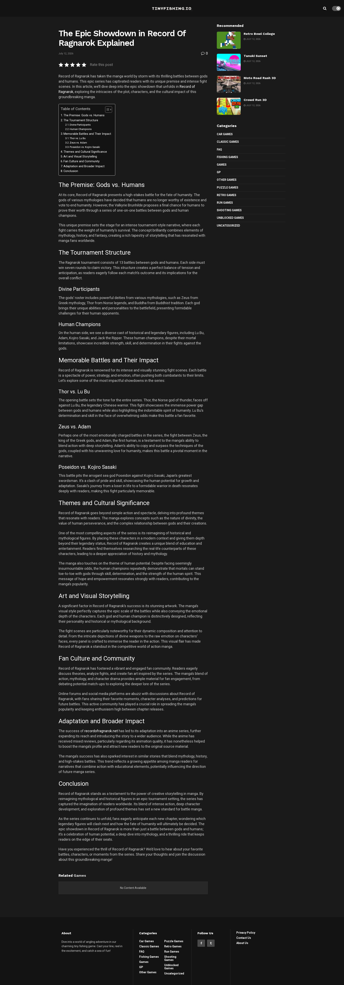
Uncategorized (228, 225)
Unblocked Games (230, 217)
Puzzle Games (227, 187)
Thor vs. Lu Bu (78, 138)
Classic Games (228, 141)
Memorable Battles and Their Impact (87, 134)
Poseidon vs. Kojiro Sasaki (85, 147)
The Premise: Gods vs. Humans (84, 115)
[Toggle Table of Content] (106, 109)
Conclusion (71, 171)
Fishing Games (227, 157)
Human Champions (81, 129)
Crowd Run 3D (255, 100)
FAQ (219, 149)
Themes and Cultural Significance (85, 151)
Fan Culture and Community (82, 161)
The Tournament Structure (81, 120)
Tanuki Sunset (255, 56)
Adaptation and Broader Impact (84, 166)
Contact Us (243, 937)
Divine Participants (80, 124)
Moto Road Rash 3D (260, 78)
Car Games (225, 134)
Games (222, 164)
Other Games (226, 179)
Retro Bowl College (259, 34)
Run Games (225, 202)
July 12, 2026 (66, 53)
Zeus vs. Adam (78, 142)
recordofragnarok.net (101, 731)
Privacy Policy (245, 932)
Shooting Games (229, 210)
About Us (242, 943)
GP (219, 172)
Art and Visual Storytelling (80, 156)
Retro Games (226, 195)
